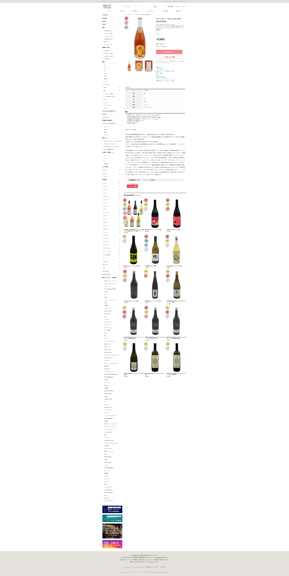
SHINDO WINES (107, 393)
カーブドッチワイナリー (109, 341)
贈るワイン (106, 41)
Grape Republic (107, 357)
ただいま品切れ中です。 (169, 52)
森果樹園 (106, 473)
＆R (105, 294)
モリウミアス (107, 470)
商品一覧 (122, 11)
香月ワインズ (107, 346)
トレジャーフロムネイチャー (110, 415)
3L (104, 155)
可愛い (105, 129)
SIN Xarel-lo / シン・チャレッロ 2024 (131, 265)
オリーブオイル (107, 105)
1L (104, 161)
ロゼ (105, 73)
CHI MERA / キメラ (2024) (151, 265)
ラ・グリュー (107, 478)
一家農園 (106, 305)
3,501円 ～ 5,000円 (108, 56)
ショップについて (150, 11)
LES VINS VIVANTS (108, 492)
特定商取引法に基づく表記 (151, 566)
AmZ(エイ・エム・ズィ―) (110, 280)
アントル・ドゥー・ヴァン (110, 300)
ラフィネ (106, 481)
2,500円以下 (107, 50)
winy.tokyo (106, 498)
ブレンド (106, 176)
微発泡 (105, 79)
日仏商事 (106, 421)
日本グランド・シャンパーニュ (111, 423)
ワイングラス (105, 271)
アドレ (105, 286)
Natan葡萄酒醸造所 (108, 418)
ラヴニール (106, 476)
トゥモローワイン (108, 410)
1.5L (105, 158)
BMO (105, 434)
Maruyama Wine (108, 462)
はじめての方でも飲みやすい (109, 111)
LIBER (105, 484)
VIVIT (105, 316)
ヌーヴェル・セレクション (110, 426)
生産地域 (104, 179)
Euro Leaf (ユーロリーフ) (110, 143)
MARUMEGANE (107, 456)
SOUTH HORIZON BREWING (110, 374)
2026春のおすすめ (108, 39)
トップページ (109, 11)
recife (105, 495)
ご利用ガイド (135, 11)
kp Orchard (106, 368)
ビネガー (106, 108)
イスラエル (106, 235)
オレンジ (106, 68)
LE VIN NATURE (108, 489)
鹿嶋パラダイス (107, 344)
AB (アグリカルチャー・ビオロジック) (112, 141)
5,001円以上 (107, 59)
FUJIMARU (106, 445)
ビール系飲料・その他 (109, 96)
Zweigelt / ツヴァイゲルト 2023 (173, 229)
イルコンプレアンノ (108, 308)
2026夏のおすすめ (108, 30)
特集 (103, 27)
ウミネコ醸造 (107, 330)
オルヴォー (106, 338)
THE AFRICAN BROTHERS (110, 289)
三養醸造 (106, 388)
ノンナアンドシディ (108, 429)
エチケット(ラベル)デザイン (109, 123)
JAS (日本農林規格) (108, 149)
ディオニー (106, 404)
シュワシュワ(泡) (108, 33)
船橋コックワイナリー (109, 451)
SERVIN (106, 396)
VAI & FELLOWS (107, 311)
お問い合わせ (163, 566)
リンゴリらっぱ (107, 487)
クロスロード (107, 360)
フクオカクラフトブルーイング (111, 443)
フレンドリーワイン (108, 36)
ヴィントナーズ (107, 324)
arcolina (106, 291)
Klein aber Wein (107, 352)
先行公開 (104, 18)
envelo (105, 302)
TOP (124, 14)
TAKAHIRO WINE (108, 399)
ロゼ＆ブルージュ (108, 44)
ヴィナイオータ (107, 322)
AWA (105, 335)
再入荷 (104, 24)
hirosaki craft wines (108, 440)
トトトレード (107, 412)
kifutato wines (107, 349)
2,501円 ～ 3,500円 (108, 53)
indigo (105, 297)
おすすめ (104, 114)
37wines (106, 379)
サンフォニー (107, 382)
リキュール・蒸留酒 (108, 93)
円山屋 (105, 459)
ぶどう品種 (105, 166)
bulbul (105, 454)
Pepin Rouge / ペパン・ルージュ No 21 (153, 300)
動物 (105, 132)
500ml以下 (106, 163)
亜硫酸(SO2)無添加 (107, 120)
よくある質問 (165, 11)
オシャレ (106, 126)
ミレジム (106, 465)
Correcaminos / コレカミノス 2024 (174, 265)
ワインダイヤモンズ (108, 500)
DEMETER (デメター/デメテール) (111, 146)
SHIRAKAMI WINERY (109, 390)
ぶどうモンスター (108, 448)
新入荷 (104, 21)
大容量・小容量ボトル (107, 152)
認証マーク (105, 137)
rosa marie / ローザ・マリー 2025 (131, 300)
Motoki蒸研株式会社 (108, 467)
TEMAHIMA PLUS (108, 407)
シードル (106, 81)
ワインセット (105, 117)
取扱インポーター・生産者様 (109, 277)
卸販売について (179, 11)
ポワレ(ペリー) (107, 84)
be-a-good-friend (108, 432)
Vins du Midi (107, 313)
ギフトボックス (106, 274)
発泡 (105, 76)
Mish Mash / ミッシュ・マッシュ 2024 (153, 229)
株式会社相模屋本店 (108, 377)
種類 (103, 61)
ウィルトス (106, 319)
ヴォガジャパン (107, 327)
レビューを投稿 (132, 186)
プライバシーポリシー (138, 566)
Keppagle (106, 366)
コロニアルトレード (108, 371)
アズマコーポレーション (109, 283)
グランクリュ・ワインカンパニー (111, 355)
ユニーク (106, 134)
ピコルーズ (106, 437)
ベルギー (106, 206)
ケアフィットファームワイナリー (111, 363)
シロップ (106, 102)
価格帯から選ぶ (106, 47)
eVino (105, 333)
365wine (106, 385)
